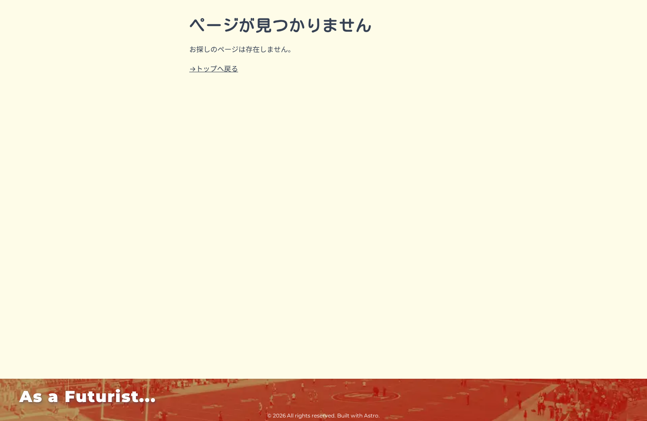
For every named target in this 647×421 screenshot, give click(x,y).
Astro (371, 415)
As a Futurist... (87, 396)
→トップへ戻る (213, 68)
